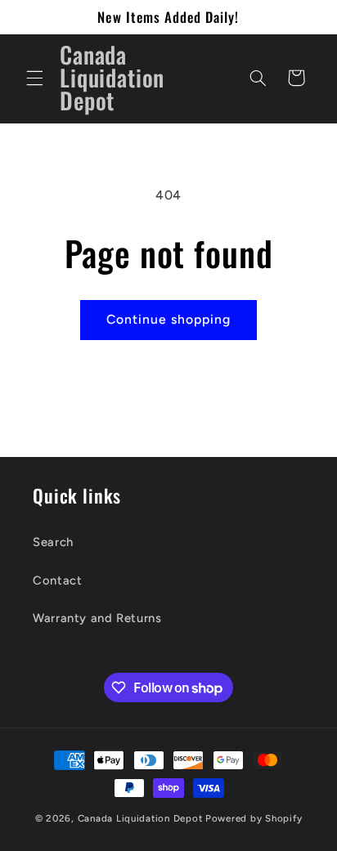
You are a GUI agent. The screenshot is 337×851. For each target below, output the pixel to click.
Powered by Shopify (253, 818)
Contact (57, 580)
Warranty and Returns (97, 618)
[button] (34, 77)
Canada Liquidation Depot (140, 818)
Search (53, 542)
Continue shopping (168, 319)
